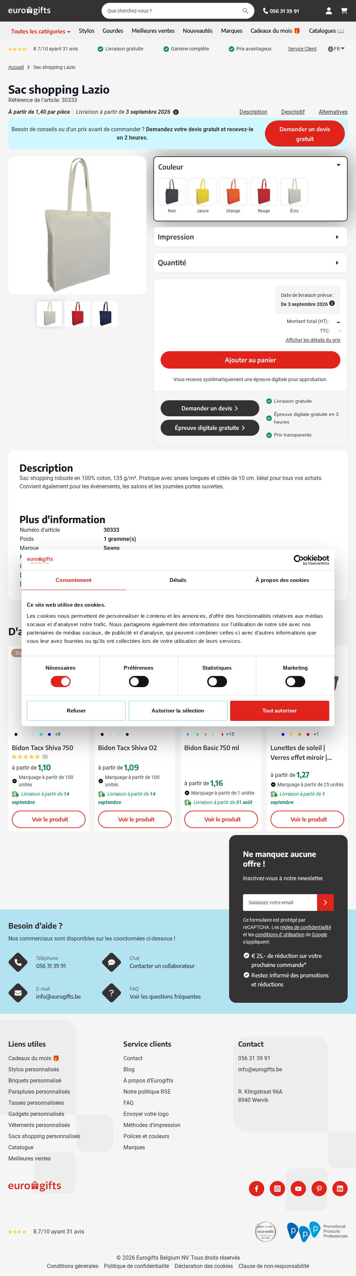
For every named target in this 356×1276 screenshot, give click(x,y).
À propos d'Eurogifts (148, 1080)
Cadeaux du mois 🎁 (33, 1058)
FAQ (128, 1103)
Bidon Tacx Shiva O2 (127, 747)
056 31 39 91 (284, 11)
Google (319, 934)
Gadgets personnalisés (36, 1114)
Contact (133, 1058)
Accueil (16, 67)
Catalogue (20, 1147)
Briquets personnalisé (34, 1080)
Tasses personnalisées (36, 1103)
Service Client (302, 49)
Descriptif (293, 112)
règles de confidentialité (305, 927)
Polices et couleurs (146, 1136)
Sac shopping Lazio (54, 67)
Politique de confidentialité (136, 1266)
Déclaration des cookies (204, 1266)
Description (253, 112)
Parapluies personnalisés (39, 1091)
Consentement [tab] (73, 580)
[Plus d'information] (175, 112)
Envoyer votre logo (146, 1114)
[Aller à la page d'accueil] (29, 11)
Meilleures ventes (29, 1158)
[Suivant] (140, 228)
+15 (230, 734)
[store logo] (91, 1188)
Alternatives (333, 112)
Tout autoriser (279, 711)
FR (337, 49)
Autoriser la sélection (178, 711)
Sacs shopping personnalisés (44, 1136)
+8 (57, 734)
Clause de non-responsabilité (273, 1266)
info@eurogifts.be (260, 1069)
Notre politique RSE (147, 1091)
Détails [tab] (178, 580)
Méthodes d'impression (151, 1125)
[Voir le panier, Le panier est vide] (344, 10)
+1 (316, 734)
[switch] (139, 681)
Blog (129, 1069)
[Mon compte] (328, 10)
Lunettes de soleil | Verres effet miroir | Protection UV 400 (298, 752)
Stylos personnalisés (33, 1069)
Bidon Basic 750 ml (211, 747)
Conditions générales (72, 1266)
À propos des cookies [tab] (282, 580)
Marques (134, 1147)
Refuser (76, 711)
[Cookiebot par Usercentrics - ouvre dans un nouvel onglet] (298, 560)
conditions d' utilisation (280, 934)
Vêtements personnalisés (39, 1125)
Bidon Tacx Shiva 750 (42, 747)
